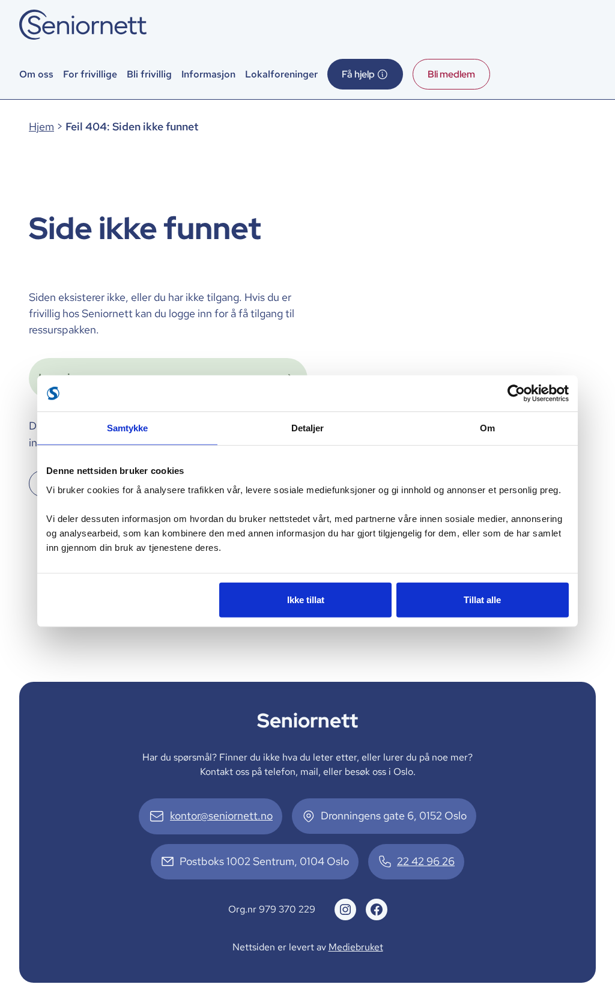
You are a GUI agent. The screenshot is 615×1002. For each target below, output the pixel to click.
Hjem (41, 127)
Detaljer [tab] (307, 428)
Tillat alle (482, 599)
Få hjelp (358, 73)
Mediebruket (356, 946)
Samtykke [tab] (127, 428)
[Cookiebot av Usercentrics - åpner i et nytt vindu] (516, 393)
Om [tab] (487, 428)
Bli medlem (451, 73)
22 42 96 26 (426, 861)
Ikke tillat (305, 599)
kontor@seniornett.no (221, 816)
